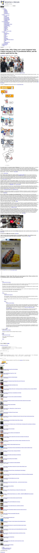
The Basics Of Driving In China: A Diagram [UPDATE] (11, 450)
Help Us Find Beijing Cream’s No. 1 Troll (9, 373)
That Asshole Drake (7, 25)
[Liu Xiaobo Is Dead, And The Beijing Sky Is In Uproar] (1, 501)
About (3, 547)
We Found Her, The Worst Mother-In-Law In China (11, 478)
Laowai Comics (6, 23)
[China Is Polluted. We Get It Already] (1, 428)
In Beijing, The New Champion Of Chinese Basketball (11, 462)
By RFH (5, 16)
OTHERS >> (6, 20)
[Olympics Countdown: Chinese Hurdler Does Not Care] (1, 444)
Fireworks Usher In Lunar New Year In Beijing (10, 369)
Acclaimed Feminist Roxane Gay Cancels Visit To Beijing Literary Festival (14, 525)
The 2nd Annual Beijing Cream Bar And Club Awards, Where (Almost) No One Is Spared (17, 400)
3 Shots (3, 45)
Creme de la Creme (5, 43)
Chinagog (5, 28)
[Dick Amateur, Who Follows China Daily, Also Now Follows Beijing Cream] (1, 466)
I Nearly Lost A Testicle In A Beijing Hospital (10, 377)
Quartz (17, 201)
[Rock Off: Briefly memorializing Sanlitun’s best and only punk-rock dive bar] (1, 509)
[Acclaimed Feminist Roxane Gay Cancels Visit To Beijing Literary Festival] (1, 525)
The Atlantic (16, 171)
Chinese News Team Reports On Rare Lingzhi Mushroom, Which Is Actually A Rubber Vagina (17, 447)
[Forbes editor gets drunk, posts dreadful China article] (1, 513)
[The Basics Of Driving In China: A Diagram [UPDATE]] (1, 450)
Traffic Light (6, 29)
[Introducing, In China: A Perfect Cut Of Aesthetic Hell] (1, 432)
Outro (5, 35)
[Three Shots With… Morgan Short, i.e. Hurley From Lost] (1, 408)
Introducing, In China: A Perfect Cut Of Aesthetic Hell (11, 432)
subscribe (21, 360)
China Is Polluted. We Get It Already (8, 428)
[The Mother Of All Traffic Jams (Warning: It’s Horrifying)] (1, 454)
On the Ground (4, 179)
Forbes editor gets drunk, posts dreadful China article (11, 513)
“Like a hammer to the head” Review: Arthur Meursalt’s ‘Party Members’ (14, 470)
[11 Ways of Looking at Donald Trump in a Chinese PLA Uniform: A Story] (1, 489)
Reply (5, 301)
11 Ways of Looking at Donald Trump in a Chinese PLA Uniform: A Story (14, 489)
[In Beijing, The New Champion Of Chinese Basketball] (1, 462)
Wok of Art (6, 12)
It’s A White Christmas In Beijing (8, 544)
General (5, 9)
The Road (5, 37)
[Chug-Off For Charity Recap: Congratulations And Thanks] (1, 392)
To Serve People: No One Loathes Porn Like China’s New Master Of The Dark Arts (16, 436)
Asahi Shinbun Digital (7, 189)
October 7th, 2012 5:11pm (6, 334)
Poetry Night (6, 38)
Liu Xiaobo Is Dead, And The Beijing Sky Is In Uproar (11, 501)
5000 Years (6, 11)
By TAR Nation (6, 17)
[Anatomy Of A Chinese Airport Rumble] (1, 404)
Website (3, 348)
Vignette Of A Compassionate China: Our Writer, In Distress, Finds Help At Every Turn (16, 440)
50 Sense (5, 34)
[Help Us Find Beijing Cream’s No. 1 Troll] (1, 373)
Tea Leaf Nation (18, 184)
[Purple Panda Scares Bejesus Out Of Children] (1, 458)
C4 (4, 41)
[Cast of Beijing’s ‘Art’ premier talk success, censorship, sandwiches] (1, 505)
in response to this (21, 174)
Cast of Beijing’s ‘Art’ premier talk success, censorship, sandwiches (13, 505)
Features (3, 31)
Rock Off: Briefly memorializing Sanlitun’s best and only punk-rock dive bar (14, 509)
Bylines (3, 14)
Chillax (5, 40)
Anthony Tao (3, 55)
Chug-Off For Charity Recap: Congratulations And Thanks (12, 392)
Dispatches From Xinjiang (8, 24)
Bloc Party (5, 32)
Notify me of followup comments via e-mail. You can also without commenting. (15, 360)
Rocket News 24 (15, 189)
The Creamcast (4, 44)
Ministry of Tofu (22, 72)
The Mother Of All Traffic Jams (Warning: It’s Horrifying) (12, 454)
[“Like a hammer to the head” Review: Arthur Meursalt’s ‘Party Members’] (1, 470)
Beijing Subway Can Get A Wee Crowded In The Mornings (12, 396)
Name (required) (4, 346)
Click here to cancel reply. (4, 345)
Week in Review (6, 33)
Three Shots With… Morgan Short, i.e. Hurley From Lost (12, 408)
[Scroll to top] (2, 552)
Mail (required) (4, 347)
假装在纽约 (12, 184)
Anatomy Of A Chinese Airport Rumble (9, 404)
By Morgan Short (6, 19)
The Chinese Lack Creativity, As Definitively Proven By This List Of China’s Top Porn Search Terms (18, 416)
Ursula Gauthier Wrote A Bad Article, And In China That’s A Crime (13, 540)
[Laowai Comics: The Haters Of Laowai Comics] (1, 412)
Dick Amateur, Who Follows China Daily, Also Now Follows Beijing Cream (15, 466)
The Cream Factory (5, 21)
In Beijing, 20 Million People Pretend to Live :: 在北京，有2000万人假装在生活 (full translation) (18, 493)
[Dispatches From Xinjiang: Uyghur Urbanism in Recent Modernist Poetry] (1, 521)
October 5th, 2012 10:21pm (8, 294)
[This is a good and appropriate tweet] (1, 517)
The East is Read (6, 13)
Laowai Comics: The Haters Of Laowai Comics (10, 412)
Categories (3, 8)
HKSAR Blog (6, 173)
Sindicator (5, 26)
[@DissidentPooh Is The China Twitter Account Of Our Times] (1, 497)
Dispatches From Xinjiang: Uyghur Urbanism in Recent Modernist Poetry (14, 521)
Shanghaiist (5, 192)
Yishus (5, 30)
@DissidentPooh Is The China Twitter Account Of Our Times (12, 497)
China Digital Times (20, 84)
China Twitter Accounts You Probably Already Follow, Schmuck (13, 420)
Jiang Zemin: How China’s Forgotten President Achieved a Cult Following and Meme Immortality (18, 474)
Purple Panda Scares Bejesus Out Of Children (10, 458)
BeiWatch (5, 10)
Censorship (6, 36)
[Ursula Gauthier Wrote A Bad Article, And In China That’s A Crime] (1, 540)
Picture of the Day (7, 42)
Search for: (2, 5)
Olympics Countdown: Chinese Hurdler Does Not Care (11, 444)
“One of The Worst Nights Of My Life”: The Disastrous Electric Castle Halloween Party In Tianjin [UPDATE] (20, 388)
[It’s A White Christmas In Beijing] (1, 544)
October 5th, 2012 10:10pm (6, 282)
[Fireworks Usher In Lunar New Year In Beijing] (1, 369)
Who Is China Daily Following (9, 39)
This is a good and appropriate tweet (8, 517)
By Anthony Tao (6, 15)
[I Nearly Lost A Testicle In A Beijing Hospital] (1, 377)
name (8, 343)
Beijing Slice (6, 27)
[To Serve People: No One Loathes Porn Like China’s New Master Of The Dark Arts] (1, 436)
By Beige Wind (6, 18)
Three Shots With (6, 22)
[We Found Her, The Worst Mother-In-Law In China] (1, 478)
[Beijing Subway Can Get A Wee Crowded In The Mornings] (1, 396)
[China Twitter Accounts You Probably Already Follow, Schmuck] (1, 420)
